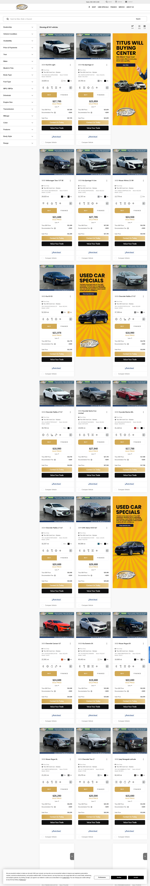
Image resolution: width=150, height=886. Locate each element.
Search (138, 19)
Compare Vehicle (51, 142)
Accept (136, 877)
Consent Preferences (149, 655)
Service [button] (121, 7)
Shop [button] (94, 7)
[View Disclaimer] (60, 87)
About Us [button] (130, 7)
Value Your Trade (56, 128)
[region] (57, 114)
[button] (72, 46)
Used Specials (103, 7)
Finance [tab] (64, 95)
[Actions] (70, 65)
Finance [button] (114, 7)
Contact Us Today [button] (57, 122)
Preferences (102, 877)
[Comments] (70, 87)
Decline (119, 877)
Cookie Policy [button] (65, 877)
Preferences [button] (22, 879)
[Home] (89, 7)
